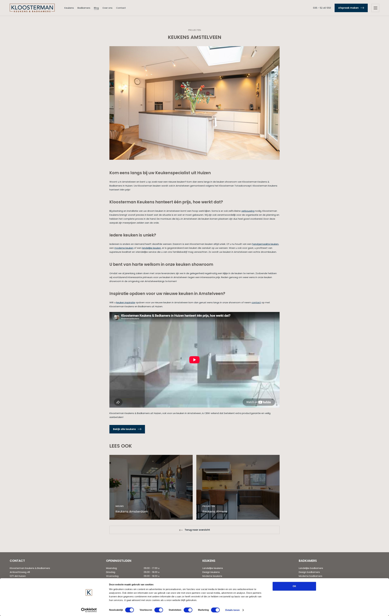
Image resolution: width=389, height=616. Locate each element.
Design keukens (211, 572)
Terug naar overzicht (197, 529)
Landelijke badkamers (311, 568)
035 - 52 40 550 (322, 7)
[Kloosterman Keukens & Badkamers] (32, 7)
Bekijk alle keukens (124, 429)
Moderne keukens (212, 576)
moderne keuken (123, 248)
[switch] (158, 609)
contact (256, 302)
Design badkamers (309, 572)
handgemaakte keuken (265, 244)
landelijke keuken (151, 248)
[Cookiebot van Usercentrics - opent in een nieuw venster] (89, 610)
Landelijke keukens (212, 568)
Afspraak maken (348, 7)
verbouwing (247, 210)
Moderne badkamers (310, 576)
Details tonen (232, 610)
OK (294, 586)
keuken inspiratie (125, 302)
